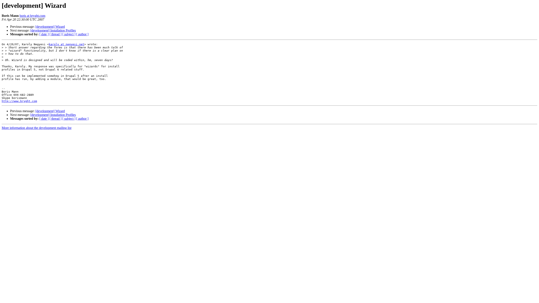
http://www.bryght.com (19, 101)
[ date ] (44, 34)
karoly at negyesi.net (66, 44)
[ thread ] (55, 34)
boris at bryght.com (32, 15)
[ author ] (82, 34)
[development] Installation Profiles (53, 30)
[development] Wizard (50, 26)
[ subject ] (68, 34)
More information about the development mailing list (36, 128)
